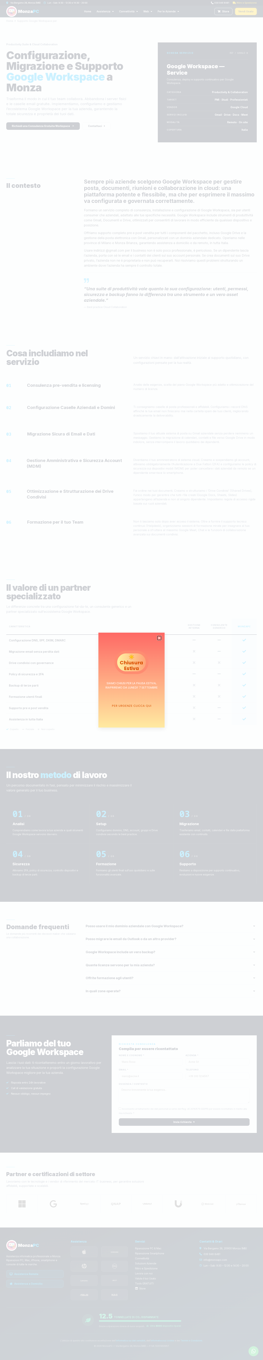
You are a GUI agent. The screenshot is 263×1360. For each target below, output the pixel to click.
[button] (159, 638)
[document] (131, 680)
